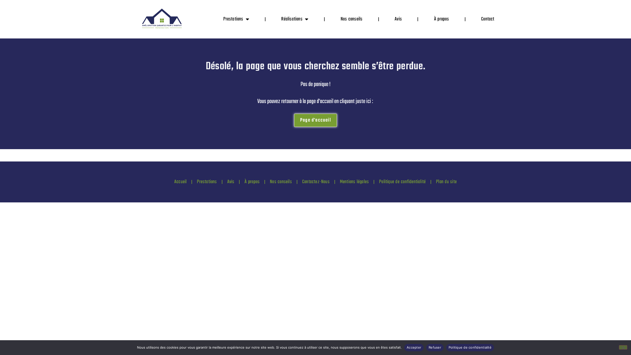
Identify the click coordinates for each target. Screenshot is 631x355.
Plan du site (446, 182)
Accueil (180, 182)
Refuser (435, 347)
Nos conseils (352, 19)
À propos (441, 19)
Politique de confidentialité (402, 182)
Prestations (233, 19)
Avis (398, 19)
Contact (487, 19)
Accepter (414, 347)
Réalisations (291, 19)
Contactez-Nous (316, 182)
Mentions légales (354, 182)
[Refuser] (623, 347)
